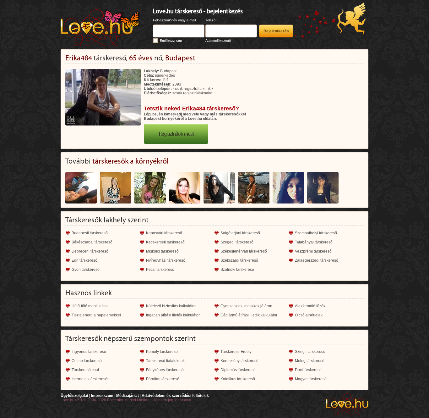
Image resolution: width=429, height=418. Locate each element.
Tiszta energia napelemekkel (96, 315)
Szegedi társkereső (236, 242)
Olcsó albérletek (309, 315)
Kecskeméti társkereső (165, 242)
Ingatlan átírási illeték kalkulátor (173, 315)
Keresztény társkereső (239, 361)
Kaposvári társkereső (164, 233)
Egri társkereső (84, 260)
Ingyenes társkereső (89, 351)
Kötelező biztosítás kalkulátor (171, 306)
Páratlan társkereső (162, 379)
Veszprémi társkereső (313, 251)
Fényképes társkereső (165, 370)
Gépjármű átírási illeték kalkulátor (248, 315)
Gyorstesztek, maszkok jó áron (246, 306)
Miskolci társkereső (162, 251)
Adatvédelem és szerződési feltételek (175, 395)
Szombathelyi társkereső (316, 233)
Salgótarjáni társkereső (240, 233)
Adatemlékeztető (218, 40)
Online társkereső (87, 361)
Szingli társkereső (310, 351)
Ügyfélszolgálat (74, 395)
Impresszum (102, 395)
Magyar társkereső (311, 379)
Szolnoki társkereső (237, 269)
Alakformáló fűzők (310, 306)
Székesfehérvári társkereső (243, 251)
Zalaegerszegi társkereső (316, 260)
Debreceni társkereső (90, 251)
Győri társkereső (86, 269)
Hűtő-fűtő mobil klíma (90, 306)
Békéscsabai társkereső (92, 242)
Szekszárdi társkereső (239, 260)
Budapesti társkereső (90, 233)
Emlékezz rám (171, 40)
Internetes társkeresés (90, 379)
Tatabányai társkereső (314, 242)
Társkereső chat (85, 370)
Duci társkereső (308, 370)
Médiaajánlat (127, 395)
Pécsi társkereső (160, 269)
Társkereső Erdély (236, 351)
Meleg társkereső (309, 361)
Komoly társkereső (162, 351)
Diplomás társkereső (238, 370)
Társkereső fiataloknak (165, 361)
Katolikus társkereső (237, 379)
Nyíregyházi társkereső (165, 260)
